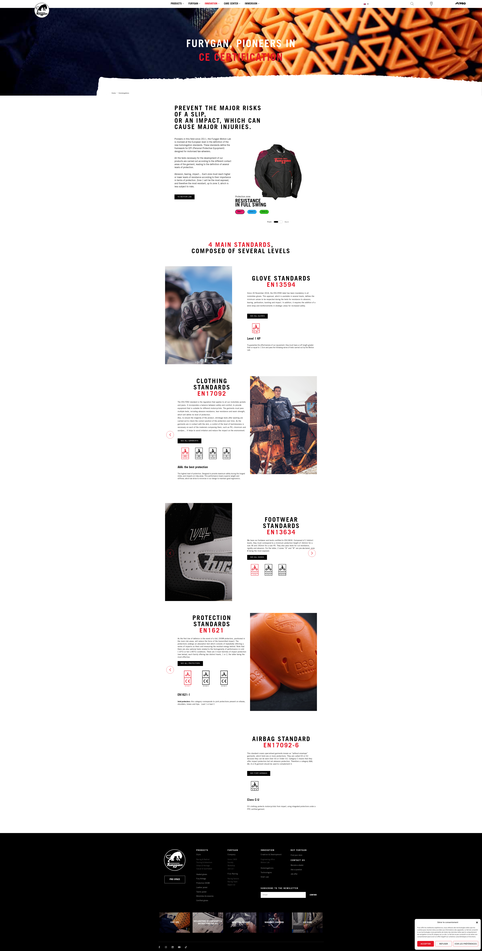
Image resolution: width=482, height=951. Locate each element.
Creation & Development (271, 855)
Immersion (251, 4)
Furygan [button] (193, 4)
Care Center (231, 4)
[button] (477, 922)
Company (231, 855)
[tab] (240, 212)
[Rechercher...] (412, 3)
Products (176, 4)
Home (114, 93)
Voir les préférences (466, 944)
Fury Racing (233, 874)
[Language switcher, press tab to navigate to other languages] (366, 4)
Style (198, 855)
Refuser (443, 944)
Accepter (426, 944)
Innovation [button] (211, 4)
